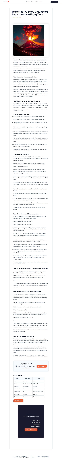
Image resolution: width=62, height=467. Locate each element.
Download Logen (54, 1)
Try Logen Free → (41, 366)
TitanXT (6, 2)
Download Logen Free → (31, 429)
